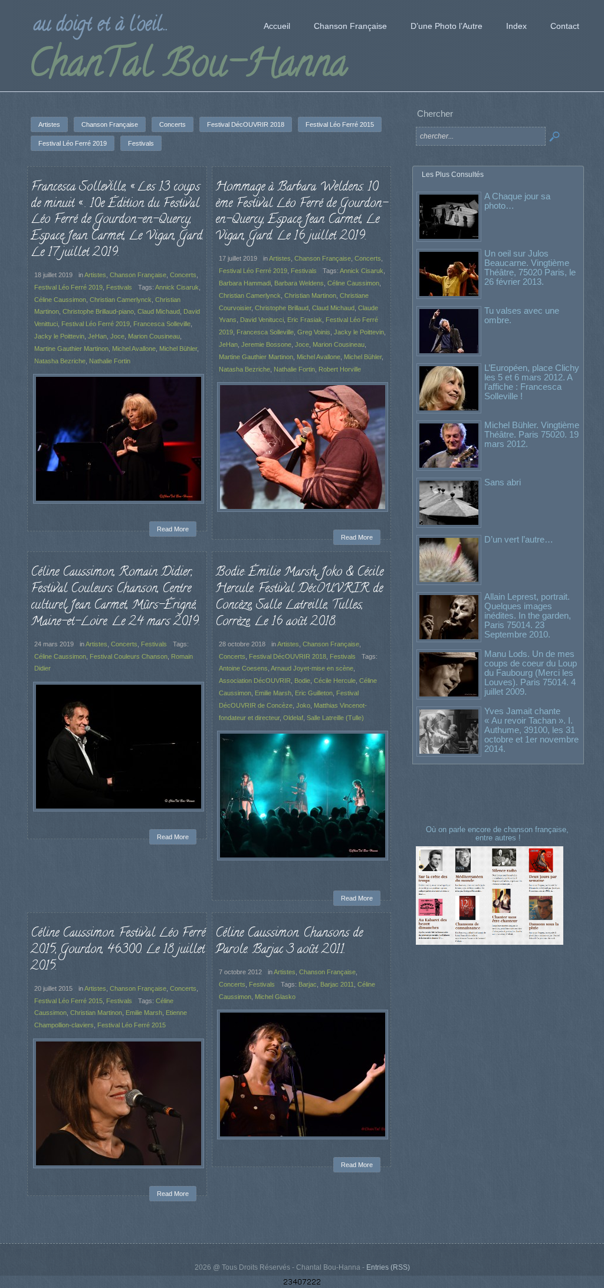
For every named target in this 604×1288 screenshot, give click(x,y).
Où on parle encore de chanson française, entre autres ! (498, 833)
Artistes (95, 274)
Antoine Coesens (243, 668)
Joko (303, 705)
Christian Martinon (310, 295)
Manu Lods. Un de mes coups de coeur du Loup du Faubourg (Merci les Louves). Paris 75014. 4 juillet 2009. (530, 672)
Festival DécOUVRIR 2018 (287, 656)
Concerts (183, 274)
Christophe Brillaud (281, 307)
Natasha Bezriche (60, 360)
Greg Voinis (313, 332)
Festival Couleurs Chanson (129, 656)
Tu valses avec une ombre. (521, 315)
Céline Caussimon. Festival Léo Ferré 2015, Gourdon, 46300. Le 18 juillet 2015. (118, 950)
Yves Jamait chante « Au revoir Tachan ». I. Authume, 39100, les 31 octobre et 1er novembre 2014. (531, 730)
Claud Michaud (158, 311)
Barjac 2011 (337, 984)
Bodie (302, 680)
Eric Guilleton (314, 692)
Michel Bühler (178, 348)
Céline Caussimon (60, 299)
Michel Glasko (275, 996)
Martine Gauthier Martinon (71, 348)
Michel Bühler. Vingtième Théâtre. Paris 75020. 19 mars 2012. (531, 434)
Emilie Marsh (273, 692)
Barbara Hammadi (245, 283)
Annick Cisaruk (177, 287)
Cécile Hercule (335, 680)
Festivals (119, 287)
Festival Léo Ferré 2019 (68, 287)
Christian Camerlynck (121, 299)
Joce (117, 336)
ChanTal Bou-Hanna (187, 67)
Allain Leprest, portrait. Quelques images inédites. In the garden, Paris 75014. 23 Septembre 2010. (527, 615)
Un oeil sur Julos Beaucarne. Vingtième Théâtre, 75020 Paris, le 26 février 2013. (530, 267)
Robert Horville (340, 369)
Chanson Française (138, 274)
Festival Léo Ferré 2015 (68, 1000)
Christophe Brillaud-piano (98, 311)
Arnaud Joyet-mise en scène (312, 668)
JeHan (97, 336)
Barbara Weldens (299, 283)
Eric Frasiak (304, 319)
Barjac (307, 984)
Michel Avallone (134, 348)
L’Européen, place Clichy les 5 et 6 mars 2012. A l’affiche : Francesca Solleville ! (531, 382)
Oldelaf (293, 717)
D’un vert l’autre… (518, 539)
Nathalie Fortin (109, 360)
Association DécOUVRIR (255, 680)
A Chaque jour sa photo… (517, 201)
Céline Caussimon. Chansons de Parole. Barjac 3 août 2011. (289, 942)
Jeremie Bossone (266, 344)
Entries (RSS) (388, 1267)
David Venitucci (262, 319)
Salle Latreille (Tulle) (335, 717)
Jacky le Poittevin (59, 336)
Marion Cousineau (154, 336)
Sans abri (502, 482)
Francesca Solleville (162, 323)
